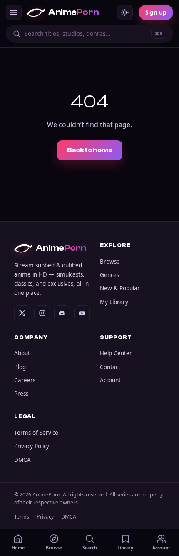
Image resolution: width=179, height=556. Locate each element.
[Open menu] (14, 12)
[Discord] (62, 313)
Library (125, 548)
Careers (24, 380)
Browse (110, 261)
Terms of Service (36, 432)
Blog (20, 367)
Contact (110, 367)
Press (21, 393)
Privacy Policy (31, 446)
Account (110, 380)
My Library (114, 302)
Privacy (45, 516)
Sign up (156, 12)
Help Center (116, 353)
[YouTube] (82, 313)
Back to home (89, 150)
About (22, 353)
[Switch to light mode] (125, 12)
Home (18, 548)
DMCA (22, 460)
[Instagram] (42, 313)
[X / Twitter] (22, 313)
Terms (21, 516)
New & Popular (120, 288)
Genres (109, 275)
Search (89, 548)
